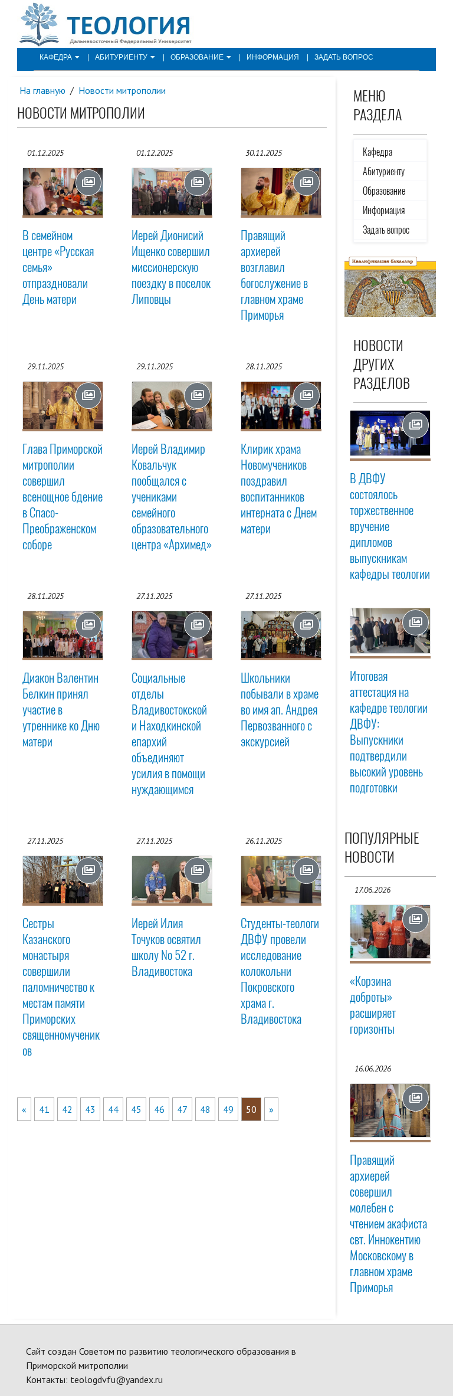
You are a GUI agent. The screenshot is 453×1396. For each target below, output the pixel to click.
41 (44, 1109)
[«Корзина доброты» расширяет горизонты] (390, 932)
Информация (273, 57)
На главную (42, 90)
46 (159, 1109)
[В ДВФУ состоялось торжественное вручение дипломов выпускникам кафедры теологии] (390, 433)
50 (251, 1109)
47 (182, 1109)
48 (205, 1109)
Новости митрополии (122, 90)
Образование (197, 57)
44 (113, 1109)
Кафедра (56, 57)
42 (67, 1109)
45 (136, 1109)
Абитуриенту (121, 57)
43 (90, 1109)
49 (228, 1109)
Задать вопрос (343, 57)
